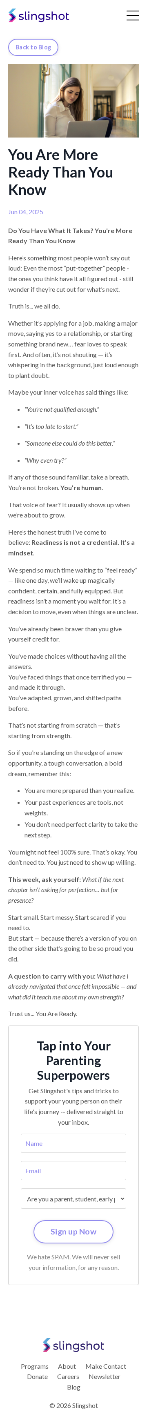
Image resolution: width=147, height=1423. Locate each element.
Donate (37, 1376)
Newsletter (104, 1376)
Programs (35, 1366)
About (67, 1366)
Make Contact (105, 1366)
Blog (73, 1387)
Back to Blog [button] (33, 47)
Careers (68, 1376)
